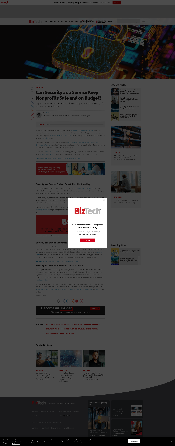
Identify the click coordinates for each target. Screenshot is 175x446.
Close (104, 199)
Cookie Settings (134, 441)
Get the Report (87, 240)
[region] (87, 441)
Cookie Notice (16, 444)
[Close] (172, 441)
